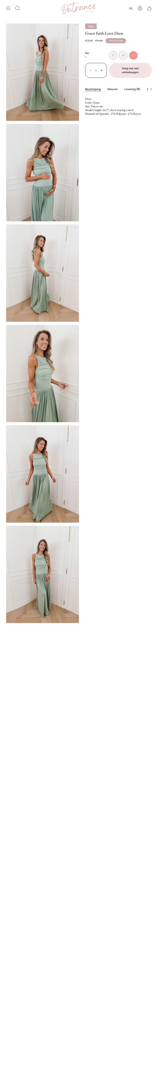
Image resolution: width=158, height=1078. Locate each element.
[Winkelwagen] (149, 8)
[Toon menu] (8, 8)
